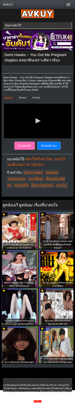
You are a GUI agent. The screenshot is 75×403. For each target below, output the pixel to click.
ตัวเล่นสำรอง (49, 145)
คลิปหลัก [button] (8, 97)
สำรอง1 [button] (22, 97)
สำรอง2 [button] (36, 97)
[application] (37, 121)
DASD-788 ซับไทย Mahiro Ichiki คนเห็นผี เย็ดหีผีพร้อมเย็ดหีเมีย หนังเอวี (58, 244)
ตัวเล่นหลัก (24, 145)
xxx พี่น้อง (35, 179)
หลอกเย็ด (21, 185)
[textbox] (37, 25)
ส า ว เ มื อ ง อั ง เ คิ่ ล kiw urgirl (19, 362)
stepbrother (17, 179)
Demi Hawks (33, 172)
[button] (37, 121)
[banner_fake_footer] (38, 402)
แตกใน (61, 185)
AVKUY (8, 4)
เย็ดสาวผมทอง (42, 185)
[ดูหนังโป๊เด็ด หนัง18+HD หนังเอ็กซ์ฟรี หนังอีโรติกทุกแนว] (37, 17)
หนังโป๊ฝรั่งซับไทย (38, 159)
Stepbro (52, 172)
